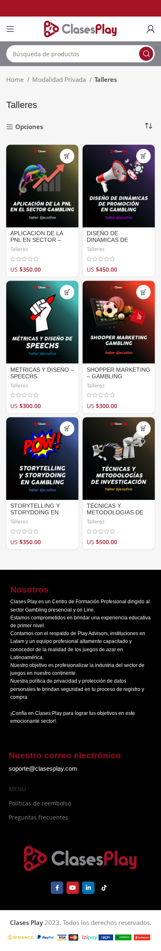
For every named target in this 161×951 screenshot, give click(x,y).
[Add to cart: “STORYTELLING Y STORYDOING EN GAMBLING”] (67, 428)
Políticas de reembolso (40, 803)
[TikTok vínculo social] (104, 888)
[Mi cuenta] (150, 29)
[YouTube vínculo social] (72, 888)
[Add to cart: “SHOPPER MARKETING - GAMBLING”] (143, 292)
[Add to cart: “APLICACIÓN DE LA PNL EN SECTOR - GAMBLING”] (67, 156)
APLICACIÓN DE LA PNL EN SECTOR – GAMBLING (36, 240)
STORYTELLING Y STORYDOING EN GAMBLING (35, 512)
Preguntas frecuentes (38, 817)
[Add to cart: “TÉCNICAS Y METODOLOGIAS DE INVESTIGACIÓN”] (143, 428)
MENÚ (17, 789)
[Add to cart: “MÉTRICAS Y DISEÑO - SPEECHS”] (67, 292)
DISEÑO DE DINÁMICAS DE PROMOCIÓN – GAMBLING (107, 243)
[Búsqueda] (146, 54)
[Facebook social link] (57, 888)
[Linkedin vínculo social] (88, 888)
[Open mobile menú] (10, 29)
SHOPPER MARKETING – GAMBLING (118, 373)
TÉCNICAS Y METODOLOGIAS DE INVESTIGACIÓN (115, 512)
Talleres (19, 249)
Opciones (29, 127)
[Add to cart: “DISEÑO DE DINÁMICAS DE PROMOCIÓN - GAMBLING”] (143, 156)
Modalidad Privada (60, 79)
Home (15, 79)
